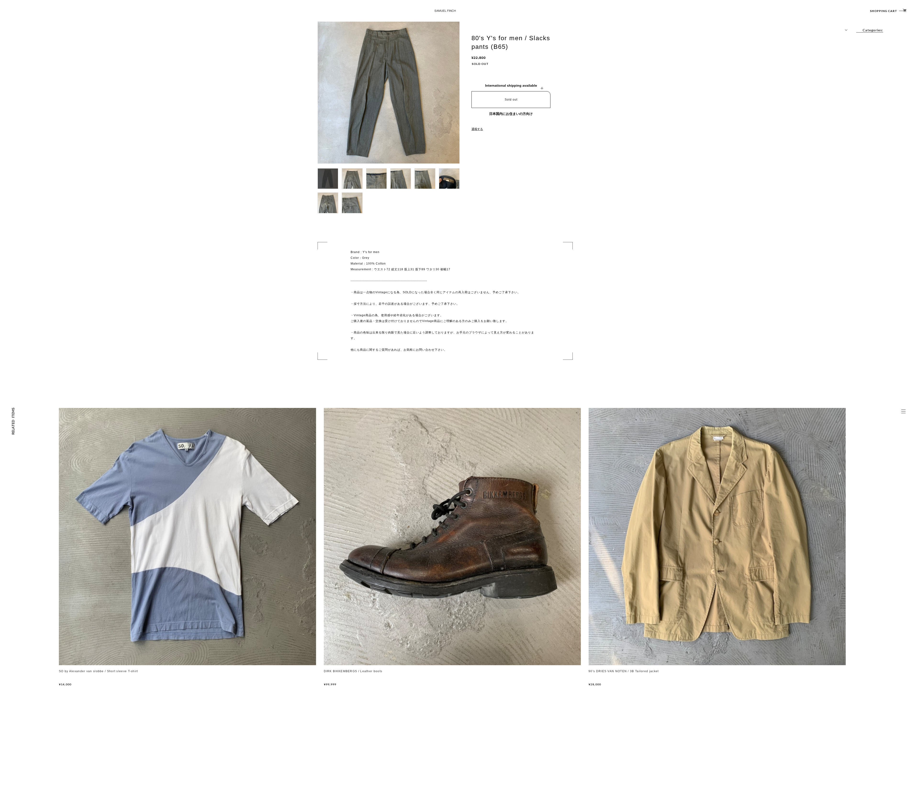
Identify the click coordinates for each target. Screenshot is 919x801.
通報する (477, 129)
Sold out (511, 99)
